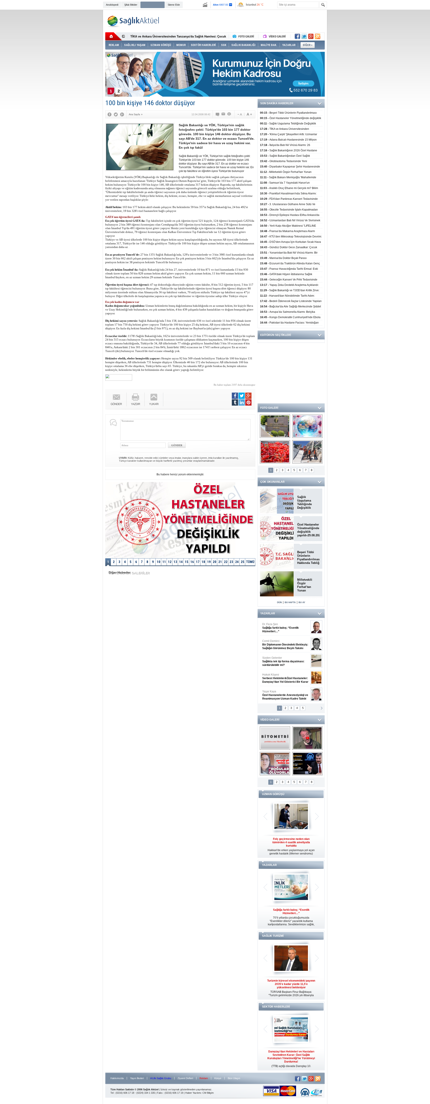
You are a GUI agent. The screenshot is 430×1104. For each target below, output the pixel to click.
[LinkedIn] (242, 402)
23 (231, 562)
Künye (217, 1078)
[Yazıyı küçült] (239, 114)
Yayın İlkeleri (137, 1078)
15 (186, 562)
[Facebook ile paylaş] (297, 36)
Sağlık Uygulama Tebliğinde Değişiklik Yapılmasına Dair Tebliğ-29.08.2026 (308, 502)
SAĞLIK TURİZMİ (273, 935)
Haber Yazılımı (193, 1092)
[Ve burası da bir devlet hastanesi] (275, 426)
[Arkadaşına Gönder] (223, 114)
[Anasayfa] (113, 36)
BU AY (302, 602)
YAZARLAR (267, 613)
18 (203, 562)
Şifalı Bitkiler (130, 4)
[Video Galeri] (275, 36)
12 (170, 562)
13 (175, 562)
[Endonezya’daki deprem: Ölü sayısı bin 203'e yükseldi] (307, 451)
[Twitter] (116, 114)
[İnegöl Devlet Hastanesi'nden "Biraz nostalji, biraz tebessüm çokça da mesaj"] (307, 738)
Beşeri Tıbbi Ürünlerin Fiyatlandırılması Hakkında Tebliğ (308, 557)
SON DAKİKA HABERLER (276, 103)
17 (198, 562)
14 (181, 562)
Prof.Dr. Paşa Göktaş (280, 695)
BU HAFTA (290, 602)
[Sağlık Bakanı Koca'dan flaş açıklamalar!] (307, 763)
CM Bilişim (208, 1092)
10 (158, 562)
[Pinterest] (248, 402)
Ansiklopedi (112, 4)
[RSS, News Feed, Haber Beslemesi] (317, 36)
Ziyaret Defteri (185, 1078)
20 (214, 562)
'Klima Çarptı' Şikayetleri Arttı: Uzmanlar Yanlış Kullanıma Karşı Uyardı (179, 36)
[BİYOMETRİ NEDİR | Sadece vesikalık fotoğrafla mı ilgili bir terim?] (275, 738)
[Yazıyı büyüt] (249, 114)
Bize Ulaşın (234, 1078)
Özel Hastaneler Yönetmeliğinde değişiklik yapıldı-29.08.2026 (308, 530)
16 (192, 562)
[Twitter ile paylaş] (304, 36)
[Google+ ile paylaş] (311, 36)
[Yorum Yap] (218, 114)
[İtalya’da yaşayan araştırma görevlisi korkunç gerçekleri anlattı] (275, 763)
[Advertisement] (82, 79)
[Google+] (122, 114)
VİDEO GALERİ (269, 719)
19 (209, 562)
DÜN (279, 602)
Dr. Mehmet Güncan (285, 628)
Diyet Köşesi (281, 676)
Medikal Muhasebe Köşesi (285, 661)
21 (220, 562)
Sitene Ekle (174, 4)
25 (242, 562)
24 (237, 562)
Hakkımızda (117, 1078)
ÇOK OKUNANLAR (272, 481)
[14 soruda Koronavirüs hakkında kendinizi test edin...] (307, 426)
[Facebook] (110, 114)
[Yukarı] (154, 399)
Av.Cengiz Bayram (282, 644)
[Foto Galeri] (244, 36)
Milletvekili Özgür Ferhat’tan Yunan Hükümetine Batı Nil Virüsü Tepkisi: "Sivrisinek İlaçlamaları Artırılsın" (307, 585)
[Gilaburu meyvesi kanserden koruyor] (275, 451)
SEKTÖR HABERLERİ (276, 1006)
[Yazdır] (229, 114)
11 (164, 562)
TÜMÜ (250, 562)
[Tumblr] (235, 402)
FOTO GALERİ (269, 407)
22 (226, 562)
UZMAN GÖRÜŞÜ (273, 794)
